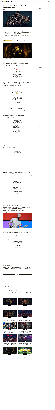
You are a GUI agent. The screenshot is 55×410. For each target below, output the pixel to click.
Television (23, 1)
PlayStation (8, 31)
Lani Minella (13, 173)
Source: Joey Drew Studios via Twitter (16, 108)
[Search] (48, 1)
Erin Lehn (13, 82)
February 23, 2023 (17, 154)
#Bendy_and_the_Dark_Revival (17, 76)
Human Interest (39, 1)
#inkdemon (17, 189)
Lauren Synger (24, 110)
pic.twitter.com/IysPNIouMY (17, 100)
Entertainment (17, 1)
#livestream (20, 98)
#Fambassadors (15, 127)
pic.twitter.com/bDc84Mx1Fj (17, 245)
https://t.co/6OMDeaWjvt (18, 99)
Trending (28, 1)
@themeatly (20, 127)
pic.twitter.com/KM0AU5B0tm (17, 152)
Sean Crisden (17, 207)
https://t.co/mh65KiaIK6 (17, 95)
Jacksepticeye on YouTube (13, 232)
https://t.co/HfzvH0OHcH (17, 128)
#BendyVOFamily (17, 77)
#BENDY (17, 75)
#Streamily (17, 121)
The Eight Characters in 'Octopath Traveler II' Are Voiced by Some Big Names (14, 288)
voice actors (26, 60)
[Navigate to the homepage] (8, 1)
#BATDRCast (16, 97)
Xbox (12, 31)
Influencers (33, 1)
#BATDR (19, 74)
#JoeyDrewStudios (19, 124)
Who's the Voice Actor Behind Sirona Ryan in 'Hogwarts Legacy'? (13, 290)
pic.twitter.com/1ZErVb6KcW (17, 191)
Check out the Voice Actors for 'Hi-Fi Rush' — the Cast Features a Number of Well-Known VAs (17, 292)
